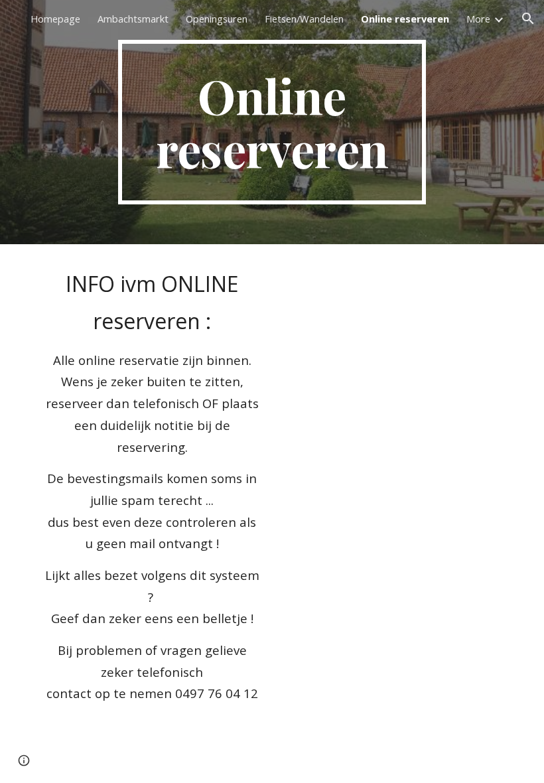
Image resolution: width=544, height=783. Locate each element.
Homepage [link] (55, 18)
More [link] (478, 18)
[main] (272, 122)
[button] (528, 19)
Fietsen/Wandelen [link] (304, 18)
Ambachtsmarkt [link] (133, 18)
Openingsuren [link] (216, 18)
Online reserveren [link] (405, 18)
